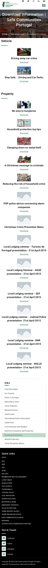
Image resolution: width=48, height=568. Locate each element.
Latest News (44, 1)
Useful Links (9, 414)
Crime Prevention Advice (14, 443)
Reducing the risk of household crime (24, 183)
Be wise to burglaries (24, 111)
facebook (10, 538)
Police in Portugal (12, 398)
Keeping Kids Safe (9, 499)
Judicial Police (8, 492)
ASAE (4, 470)
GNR (3, 464)
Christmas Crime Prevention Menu (24, 227)
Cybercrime (9, 423)
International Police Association (17, 418)
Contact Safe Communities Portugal (16, 524)
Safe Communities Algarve (12, 517)
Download (24, 62)
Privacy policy (14, 564)
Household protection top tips (24, 129)
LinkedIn (39, 1)
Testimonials (7, 489)
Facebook (23, 1)
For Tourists (9, 393)
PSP (3, 467)
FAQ (3, 461)
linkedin (10, 554)
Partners (5, 520)
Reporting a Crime (12, 402)
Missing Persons (11, 410)
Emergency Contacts (10, 505)
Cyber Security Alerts (10, 511)
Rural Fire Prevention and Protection (19, 431)
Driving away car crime (24, 58)
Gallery (5, 474)
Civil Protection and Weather (16, 427)
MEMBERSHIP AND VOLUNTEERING (14, 477)
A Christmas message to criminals (24, 165)
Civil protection (8, 495)
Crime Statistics (11, 406)
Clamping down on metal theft (24, 147)
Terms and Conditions (27, 564)
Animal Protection (12, 439)
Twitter (28, 1)
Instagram (34, 1)
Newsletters (7, 483)
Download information (13, 435)
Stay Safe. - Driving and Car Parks (24, 77)
